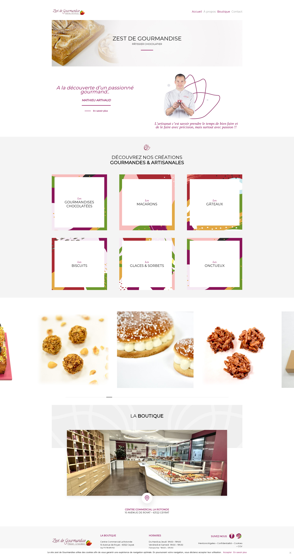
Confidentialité (224, 543)
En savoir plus (240, 552)
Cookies (238, 543)
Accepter (227, 552)
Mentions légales (206, 543)
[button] (96, 111)
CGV (240, 546)
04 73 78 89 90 (107, 548)
